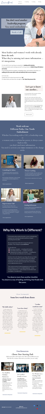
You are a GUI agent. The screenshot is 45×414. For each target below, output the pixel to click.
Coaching (33, 1)
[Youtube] (37, 408)
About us (20, 1)
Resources (20, 3)
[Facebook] (34, 405)
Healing (39, 1)
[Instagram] (37, 405)
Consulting (27, 1)
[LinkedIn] (40, 405)
